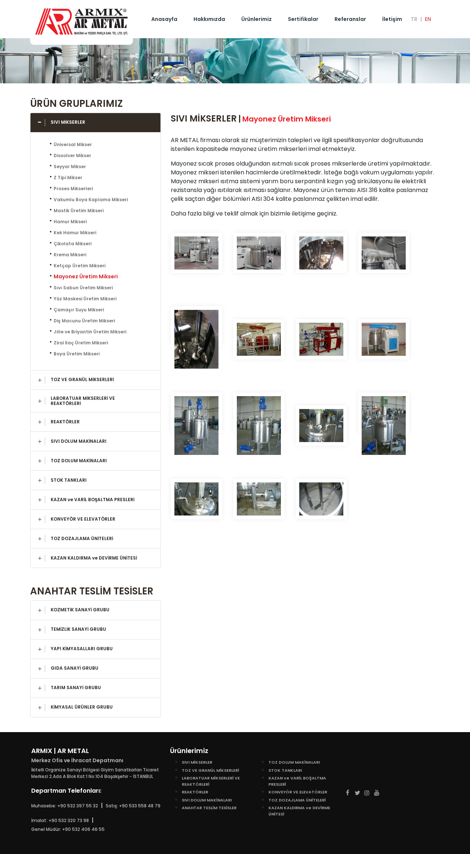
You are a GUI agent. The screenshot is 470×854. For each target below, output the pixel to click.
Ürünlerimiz (256, 19)
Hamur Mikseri (70, 221)
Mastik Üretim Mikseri (79, 210)
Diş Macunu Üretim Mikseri (84, 321)
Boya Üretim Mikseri (77, 354)
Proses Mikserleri (73, 188)
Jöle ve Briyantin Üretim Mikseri (90, 332)
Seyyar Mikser (70, 166)
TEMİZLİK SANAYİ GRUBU (78, 629)
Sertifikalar (303, 19)
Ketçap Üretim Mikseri (79, 266)
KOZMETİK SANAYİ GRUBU (80, 610)
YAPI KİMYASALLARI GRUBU (82, 648)
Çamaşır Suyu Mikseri (79, 310)
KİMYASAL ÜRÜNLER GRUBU (82, 707)
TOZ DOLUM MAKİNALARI (79, 460)
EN (428, 19)
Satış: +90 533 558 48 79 (133, 806)
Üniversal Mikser (73, 144)
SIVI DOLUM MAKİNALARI (78, 441)
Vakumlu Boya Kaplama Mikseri (91, 199)
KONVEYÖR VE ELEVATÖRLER (83, 519)
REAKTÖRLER (65, 422)
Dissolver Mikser (72, 155)
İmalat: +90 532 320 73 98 (60, 820)
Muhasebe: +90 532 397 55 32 (64, 806)
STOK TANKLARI (69, 480)
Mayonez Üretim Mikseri (86, 276)
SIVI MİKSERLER (68, 122)
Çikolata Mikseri (72, 243)
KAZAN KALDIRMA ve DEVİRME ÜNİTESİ (94, 558)
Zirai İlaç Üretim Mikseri (81, 343)
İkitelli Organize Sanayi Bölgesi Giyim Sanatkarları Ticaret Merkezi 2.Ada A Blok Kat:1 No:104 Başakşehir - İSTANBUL (95, 773)
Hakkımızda (209, 19)
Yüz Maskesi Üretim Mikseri (85, 299)
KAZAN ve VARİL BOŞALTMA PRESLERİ (92, 499)
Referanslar (350, 19)
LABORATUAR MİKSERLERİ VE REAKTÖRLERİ (83, 400)
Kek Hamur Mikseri (75, 232)
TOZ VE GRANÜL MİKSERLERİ (82, 379)
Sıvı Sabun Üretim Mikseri (83, 288)
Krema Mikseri (70, 255)
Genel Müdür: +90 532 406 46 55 (68, 829)
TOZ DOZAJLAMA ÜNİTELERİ (82, 538)
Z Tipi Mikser (68, 177)
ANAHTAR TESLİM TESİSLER (209, 808)
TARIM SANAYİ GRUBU (76, 687)
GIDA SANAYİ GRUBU (74, 668)
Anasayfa (164, 19)
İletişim (392, 19)
